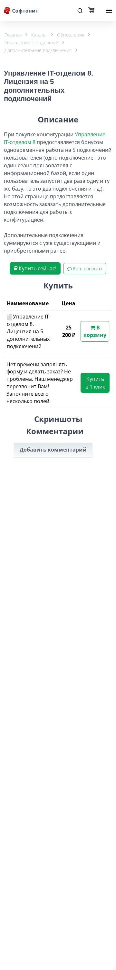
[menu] (109, 11)
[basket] (93, 11)
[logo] (21, 10)
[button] (35, 268)
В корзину (94, 331)
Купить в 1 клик (95, 382)
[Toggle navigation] (80, 11)
